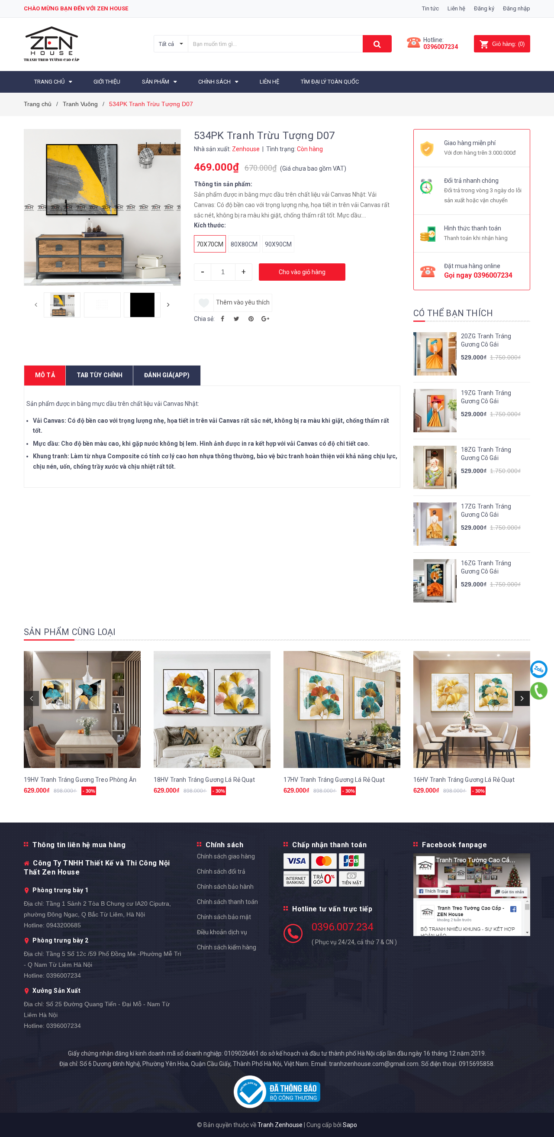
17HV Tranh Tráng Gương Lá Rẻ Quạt (334, 779)
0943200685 (63, 925)
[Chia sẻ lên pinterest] (251, 318)
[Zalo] (539, 669)
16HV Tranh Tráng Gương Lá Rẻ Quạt (464, 779)
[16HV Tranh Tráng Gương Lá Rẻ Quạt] (471, 709)
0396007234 (440, 46)
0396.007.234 (342, 927)
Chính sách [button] (224, 845)
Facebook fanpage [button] (454, 845)
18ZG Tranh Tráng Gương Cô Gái (486, 454)
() (508, 44)
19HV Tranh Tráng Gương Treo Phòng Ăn (80, 779)
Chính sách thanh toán (227, 901)
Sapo (350, 1124)
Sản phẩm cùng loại (70, 632)
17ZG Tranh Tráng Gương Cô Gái (486, 510)
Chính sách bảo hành (225, 886)
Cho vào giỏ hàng (302, 272)
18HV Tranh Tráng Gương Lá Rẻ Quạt (204, 779)
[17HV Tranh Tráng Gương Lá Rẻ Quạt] (341, 709)
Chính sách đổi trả (221, 871)
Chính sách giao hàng (226, 856)
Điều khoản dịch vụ (222, 932)
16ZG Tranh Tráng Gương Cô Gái (486, 567)
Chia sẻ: (204, 318)
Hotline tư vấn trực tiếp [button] (332, 909)
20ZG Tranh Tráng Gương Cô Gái (486, 340)
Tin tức (430, 8)
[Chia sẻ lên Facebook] (222, 318)
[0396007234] (539, 691)
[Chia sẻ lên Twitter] (236, 318)
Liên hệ (456, 8)
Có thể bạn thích (453, 313)
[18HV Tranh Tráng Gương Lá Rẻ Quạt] (212, 709)
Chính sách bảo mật (224, 916)
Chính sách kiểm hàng (226, 947)
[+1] (265, 318)
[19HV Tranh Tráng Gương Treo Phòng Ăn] (82, 709)
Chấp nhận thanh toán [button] (329, 845)
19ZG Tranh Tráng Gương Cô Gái (486, 397)
